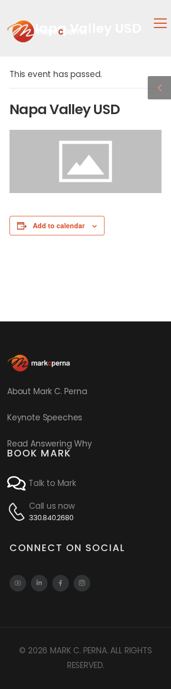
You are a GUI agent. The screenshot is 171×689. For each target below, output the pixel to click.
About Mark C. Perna (47, 391)
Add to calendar (59, 225)
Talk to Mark (52, 483)
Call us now (52, 506)
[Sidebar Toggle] (159, 87)
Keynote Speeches (44, 417)
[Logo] (47, 31)
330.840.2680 (51, 518)
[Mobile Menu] (160, 23)
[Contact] (17, 483)
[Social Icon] (18, 583)
